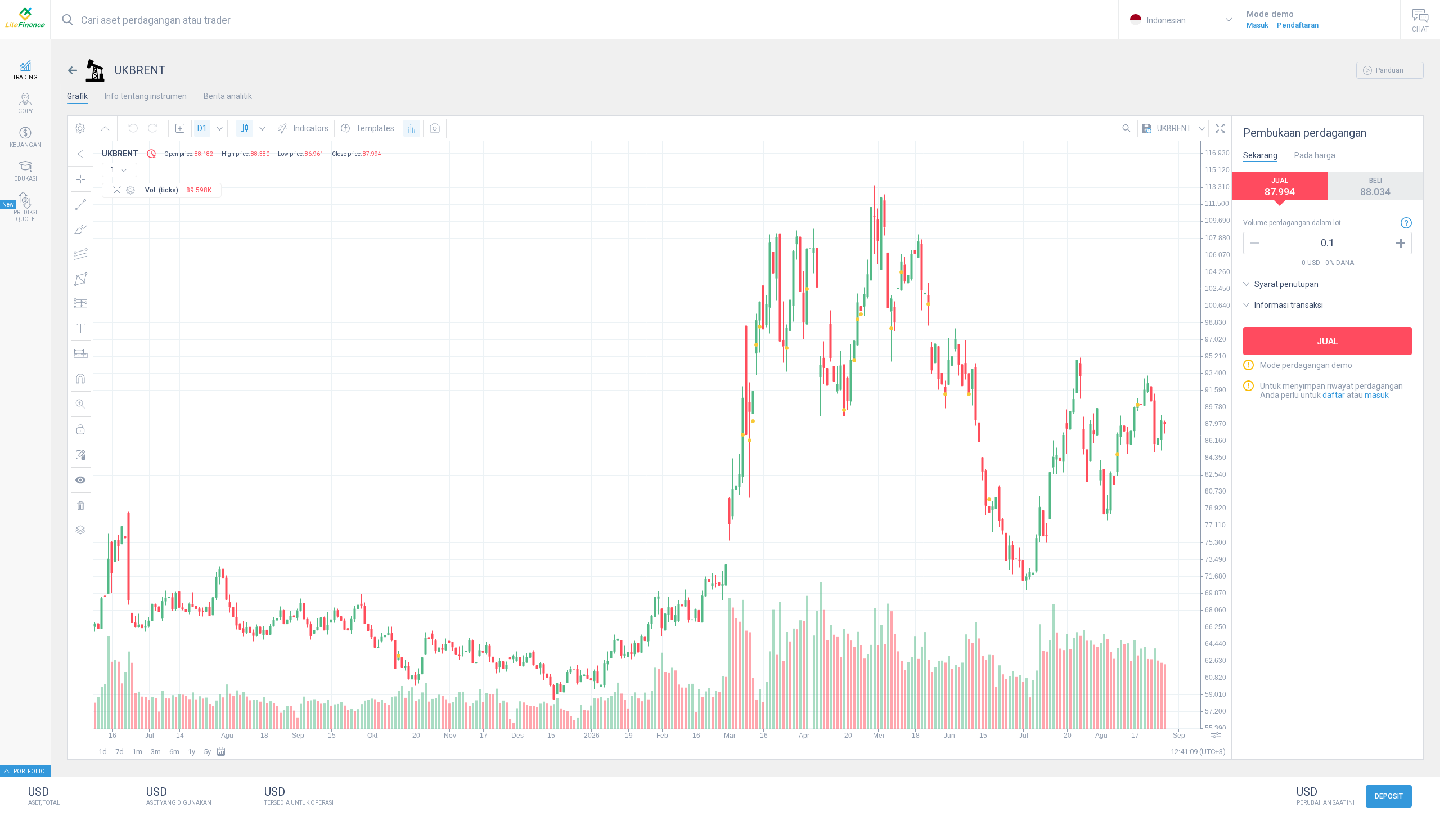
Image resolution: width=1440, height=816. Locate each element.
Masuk (1257, 25)
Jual (1328, 341)
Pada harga (1314, 155)
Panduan (1388, 70)
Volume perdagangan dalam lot (1292, 223)
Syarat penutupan (1286, 284)
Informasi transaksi (1288, 305)
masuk (1377, 395)
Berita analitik (228, 96)
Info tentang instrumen (146, 96)
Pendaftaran (1297, 25)
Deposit (1389, 796)
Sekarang (1260, 155)
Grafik (77, 96)
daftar (1333, 395)
